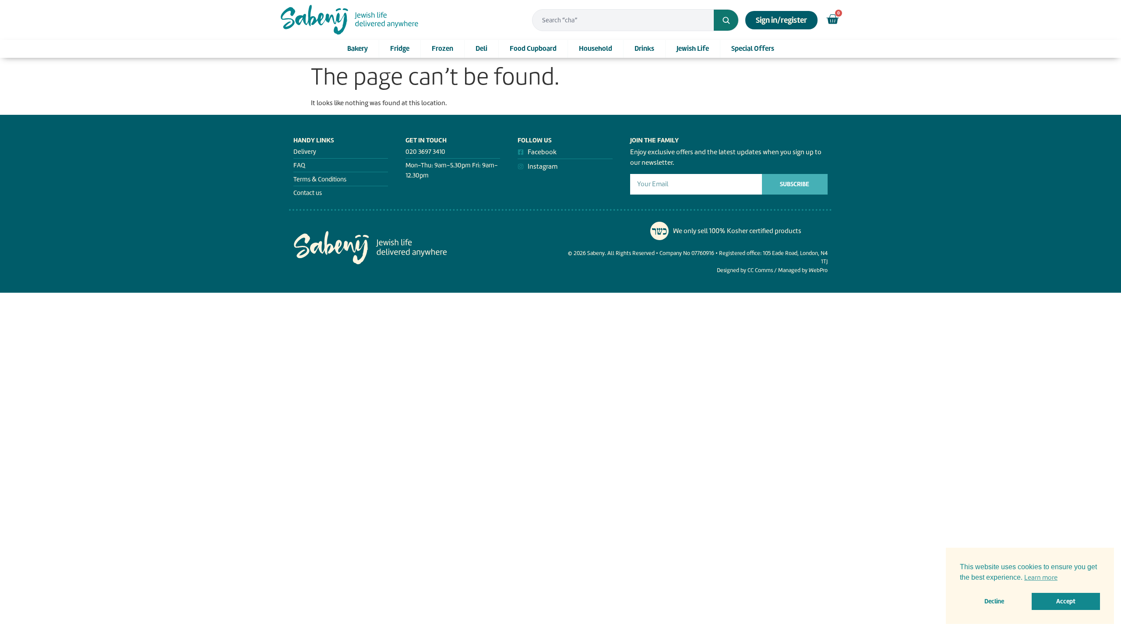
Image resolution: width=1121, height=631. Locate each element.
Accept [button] (1065, 601)
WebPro (818, 270)
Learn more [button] (1041, 577)
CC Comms (760, 270)
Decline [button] (994, 601)
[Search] (726, 20)
